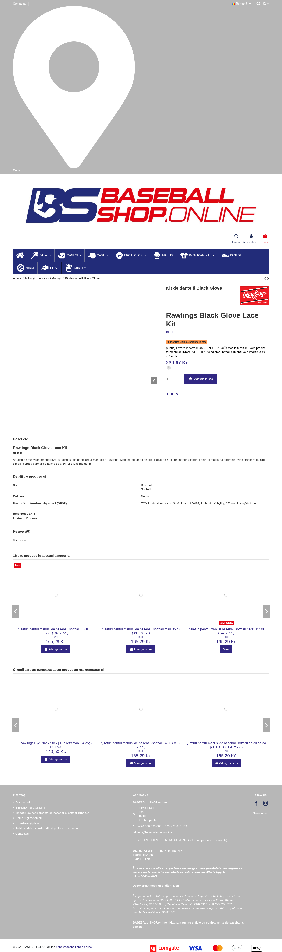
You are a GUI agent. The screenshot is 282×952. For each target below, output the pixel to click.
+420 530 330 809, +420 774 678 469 (162, 826)
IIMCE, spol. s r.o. (231, 908)
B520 (140, 637)
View (226, 649)
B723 (55, 637)
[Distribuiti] (167, 394)
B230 (226, 637)
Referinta (19, 513)
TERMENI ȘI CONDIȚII (30, 807)
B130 (226, 751)
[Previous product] (265, 278)
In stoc (18, 518)
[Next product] (268, 278)
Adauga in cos (203, 378)
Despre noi (22, 802)
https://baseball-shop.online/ (216, 896)
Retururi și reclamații (28, 818)
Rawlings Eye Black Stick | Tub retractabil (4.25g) (56, 743)
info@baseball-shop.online (154, 832)
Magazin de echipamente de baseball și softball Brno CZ (52, 812)
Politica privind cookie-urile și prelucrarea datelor (47, 828)
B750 (140, 751)
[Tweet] (172, 394)
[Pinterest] (177, 394)
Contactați (19, 3)
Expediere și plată (27, 823)
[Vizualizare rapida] (56, 625)
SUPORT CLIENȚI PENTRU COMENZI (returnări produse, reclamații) (182, 840)
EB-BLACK (55, 747)
